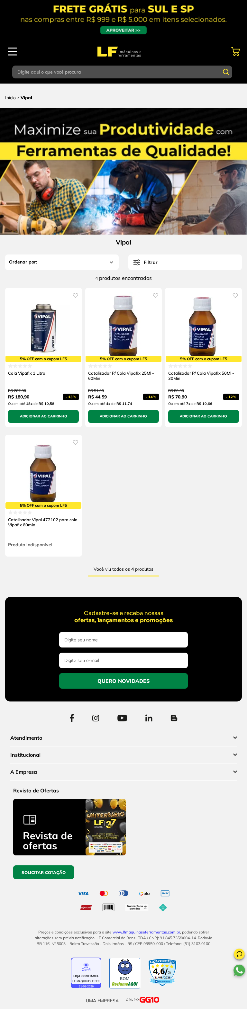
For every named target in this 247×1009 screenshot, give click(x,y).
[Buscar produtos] (226, 72)
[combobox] (123, 72)
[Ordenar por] (62, 262)
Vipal (26, 97)
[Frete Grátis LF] (123, 19)
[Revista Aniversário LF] (69, 853)
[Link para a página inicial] (10, 97)
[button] (239, 955)
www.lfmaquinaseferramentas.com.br (146, 932)
